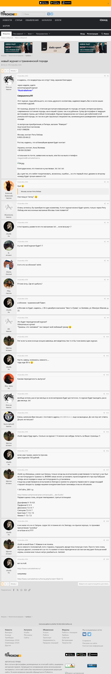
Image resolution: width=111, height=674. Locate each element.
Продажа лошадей (50, 643)
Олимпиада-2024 (12, 640)
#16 (107, 451)
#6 (108, 260)
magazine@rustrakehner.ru (28, 158)
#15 (107, 432)
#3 (108, 203)
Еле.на (5, 65)
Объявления (32, 20)
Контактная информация (92, 646)
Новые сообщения (7, 38)
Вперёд (13, 71)
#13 (107, 394)
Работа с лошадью (69, 632)
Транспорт (47, 637)
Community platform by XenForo (55, 624)
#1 (108, 76)
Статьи (18, 20)
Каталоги (47, 20)
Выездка (8, 632)
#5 (108, 241)
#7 (108, 279)
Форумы (6, 34)
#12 (107, 375)
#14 (107, 413)
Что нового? (18, 34)
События (65, 637)
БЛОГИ (58, 20)
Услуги (45, 632)
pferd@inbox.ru (66, 417)
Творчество (66, 643)
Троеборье (9, 637)
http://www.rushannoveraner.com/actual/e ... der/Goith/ (40, 495)
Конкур (8, 635)
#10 (107, 336)
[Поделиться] (104, 76)
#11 (107, 356)
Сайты (26, 637)
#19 (107, 540)
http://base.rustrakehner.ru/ (29, 568)
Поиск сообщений (21, 38)
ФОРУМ (6, 26)
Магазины (28, 635)
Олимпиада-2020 (12, 643)
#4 (108, 222)
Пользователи (42, 34)
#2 (108, 182)
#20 (107, 559)
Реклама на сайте (89, 643)
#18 (107, 521)
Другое (8, 645)
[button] (24, 34)
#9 (108, 317)
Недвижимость (49, 640)
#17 (107, 470)
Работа (46, 635)
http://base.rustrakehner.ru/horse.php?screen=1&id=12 (40, 579)
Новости (7, 20)
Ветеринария (67, 640)
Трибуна (65, 635)
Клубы (26, 632)
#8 (108, 298)
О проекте (86, 641)
